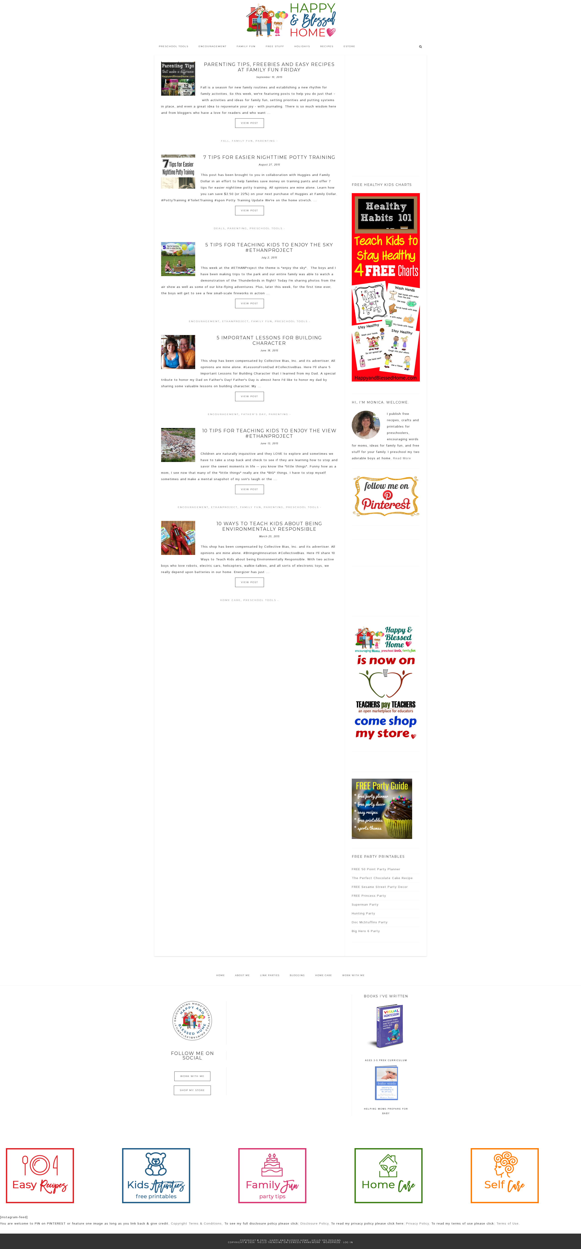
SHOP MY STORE (192, 1090)
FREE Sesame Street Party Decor (380, 887)
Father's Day (253, 414)
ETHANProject (235, 321)
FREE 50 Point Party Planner (376, 869)
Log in (348, 1242)
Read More (402, 458)
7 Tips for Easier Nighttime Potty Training (269, 157)
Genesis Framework (304, 1242)
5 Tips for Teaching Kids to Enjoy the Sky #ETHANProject (269, 247)
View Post (249, 122)
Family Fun (242, 140)
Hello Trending (270, 1242)
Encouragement (204, 321)
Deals (219, 228)
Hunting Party (363, 913)
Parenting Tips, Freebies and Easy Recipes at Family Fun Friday (269, 67)
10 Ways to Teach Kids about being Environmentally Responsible (269, 526)
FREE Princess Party (369, 896)
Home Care (230, 600)
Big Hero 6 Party (366, 931)
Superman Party (365, 904)
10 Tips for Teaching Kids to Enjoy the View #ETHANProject (269, 433)
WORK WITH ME (192, 1076)
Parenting (265, 140)
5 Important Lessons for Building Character (269, 340)
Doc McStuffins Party (370, 922)
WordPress (331, 1242)
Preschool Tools (266, 228)
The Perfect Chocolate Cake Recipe (382, 878)
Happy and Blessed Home (290, 20)
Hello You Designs (326, 1240)
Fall (225, 140)
